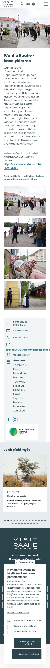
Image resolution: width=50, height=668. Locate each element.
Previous (7, 482)
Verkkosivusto (21, 330)
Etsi (28, 3)
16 (16, 523)
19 (25, 523)
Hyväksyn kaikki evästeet (27, 654)
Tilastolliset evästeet (25, 626)
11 (36, 520)
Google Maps (20, 354)
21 (31, 523)
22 (34, 523)
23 (37, 523)
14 (45, 520)
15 (12, 523)
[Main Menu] (46, 4)
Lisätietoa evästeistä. (18, 612)
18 (22, 523)
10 (32, 520)
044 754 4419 (20, 337)
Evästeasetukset (25, 562)
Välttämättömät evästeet (28, 620)
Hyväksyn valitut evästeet (27, 643)
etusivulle (13, 539)
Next (42, 482)
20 (28, 523)
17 (19, 523)
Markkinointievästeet (25, 631)
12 (39, 520)
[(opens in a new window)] (25, 201)
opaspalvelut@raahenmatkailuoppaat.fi (28, 349)
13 (42, 520)
